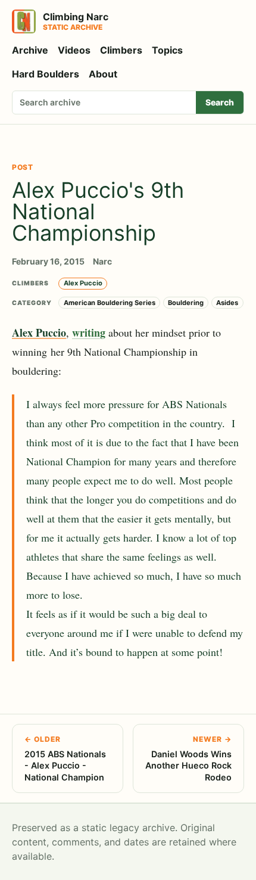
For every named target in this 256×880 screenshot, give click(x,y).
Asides (227, 302)
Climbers (121, 50)
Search (219, 102)
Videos (74, 50)
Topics (167, 50)
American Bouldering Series (109, 302)
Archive (30, 50)
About (103, 74)
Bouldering (186, 302)
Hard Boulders (45, 74)
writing (88, 332)
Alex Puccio (83, 283)
